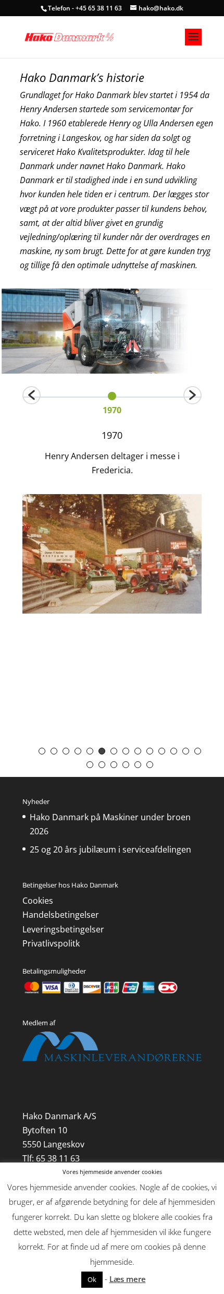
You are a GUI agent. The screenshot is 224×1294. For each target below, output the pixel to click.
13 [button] (185, 751)
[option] (112, 401)
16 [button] (101, 764)
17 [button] (113, 764)
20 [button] (149, 764)
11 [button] (161, 751)
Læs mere (127, 1279)
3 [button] (66, 751)
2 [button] (54, 751)
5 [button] (89, 751)
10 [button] (149, 751)
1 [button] (42, 751)
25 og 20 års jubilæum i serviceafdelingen (110, 849)
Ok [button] (92, 1279)
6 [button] (101, 751)
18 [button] (125, 764)
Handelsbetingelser (60, 914)
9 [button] (137, 751)
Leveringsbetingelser (63, 929)
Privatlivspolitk (51, 943)
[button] (31, 395)
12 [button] (173, 751)
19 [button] (137, 764)
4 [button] (77, 751)
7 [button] (113, 751)
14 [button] (197, 751)
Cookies (37, 900)
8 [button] (125, 751)
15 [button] (89, 764)
